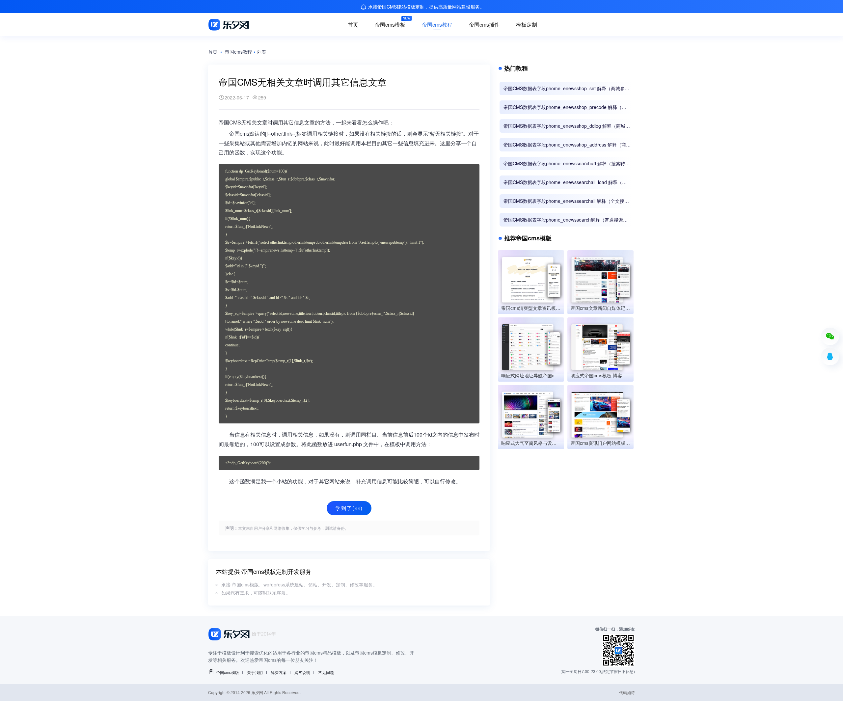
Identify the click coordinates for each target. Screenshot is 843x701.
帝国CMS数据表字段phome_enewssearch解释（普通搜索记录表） (565, 219)
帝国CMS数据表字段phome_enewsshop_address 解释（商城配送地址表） (567, 144)
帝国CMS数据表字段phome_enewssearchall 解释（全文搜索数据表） (566, 201)
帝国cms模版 (227, 672)
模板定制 (526, 24)
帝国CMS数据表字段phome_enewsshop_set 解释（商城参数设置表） (566, 88)
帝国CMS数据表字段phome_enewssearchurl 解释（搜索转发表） (566, 163)
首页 (353, 24)
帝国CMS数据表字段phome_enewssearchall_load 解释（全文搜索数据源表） (565, 182)
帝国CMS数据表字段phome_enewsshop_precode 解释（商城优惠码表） (564, 107)
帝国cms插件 (484, 24)
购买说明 (302, 672)
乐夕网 (257, 692)
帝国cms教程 (437, 24)
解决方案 (278, 672)
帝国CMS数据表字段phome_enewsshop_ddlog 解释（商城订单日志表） (566, 125)
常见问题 (326, 672)
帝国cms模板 (390, 24)
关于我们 (255, 672)
